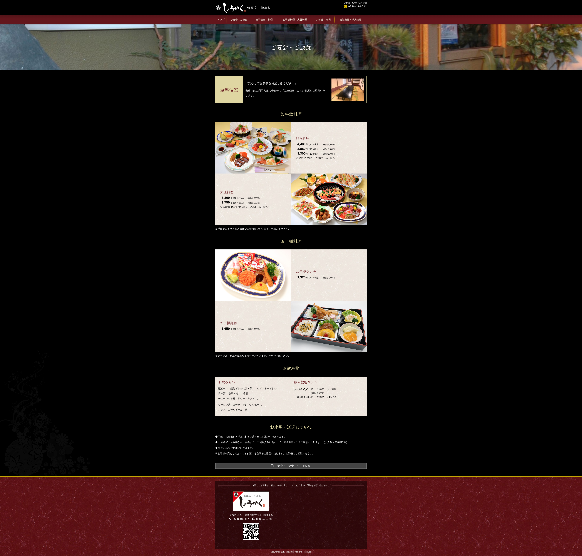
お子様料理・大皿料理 (295, 19)
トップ (220, 19)
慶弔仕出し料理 (264, 19)
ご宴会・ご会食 (293, 465)
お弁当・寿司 (323, 19)
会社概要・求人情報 (350, 19)
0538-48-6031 (357, 6)
